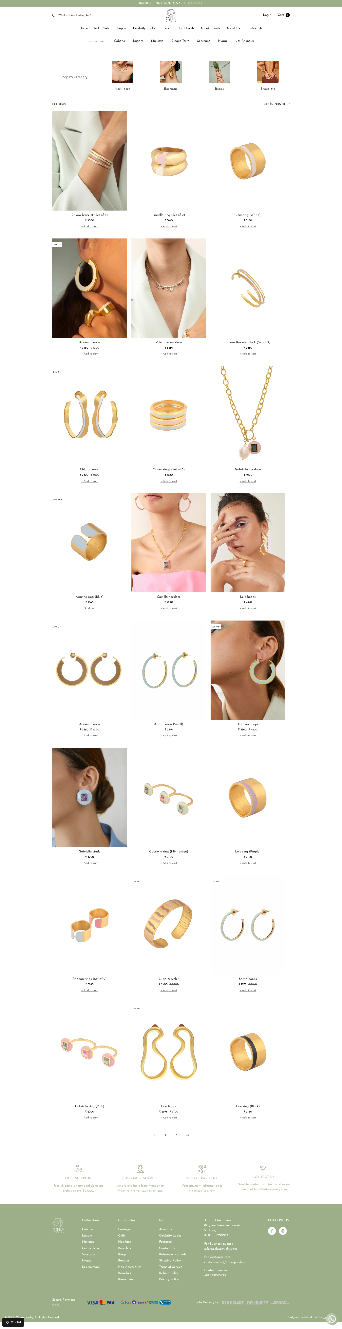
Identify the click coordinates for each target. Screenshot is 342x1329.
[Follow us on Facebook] (272, 1231)
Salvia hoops (248, 979)
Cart (283, 15)
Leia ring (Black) (248, 1106)
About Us (233, 28)
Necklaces (122, 89)
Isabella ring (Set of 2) (169, 215)
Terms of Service (170, 1267)
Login (267, 15)
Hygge (223, 41)
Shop (119, 28)
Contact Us (254, 28)
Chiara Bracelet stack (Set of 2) (247, 342)
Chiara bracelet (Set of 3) (89, 215)
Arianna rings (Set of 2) (89, 979)
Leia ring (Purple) (247, 851)
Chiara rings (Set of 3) (169, 469)
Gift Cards (186, 28)
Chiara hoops (89, 469)
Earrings (171, 89)
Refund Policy (169, 1273)
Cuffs (122, 1235)
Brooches (124, 1273)
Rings (219, 89)
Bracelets (268, 89)
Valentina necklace (169, 342)
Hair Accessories (129, 1267)
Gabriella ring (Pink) (89, 1106)
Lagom (138, 41)
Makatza (157, 41)
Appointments (210, 28)
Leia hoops (248, 597)
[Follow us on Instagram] (283, 1231)
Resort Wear (127, 1279)
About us (165, 1229)
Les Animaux (245, 41)
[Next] (187, 1135)
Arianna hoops (89, 342)
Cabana (119, 41)
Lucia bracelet (169, 979)
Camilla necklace (168, 597)
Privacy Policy (169, 1279)
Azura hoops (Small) (168, 724)
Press (165, 28)
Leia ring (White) (248, 215)
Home (84, 28)
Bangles (123, 1260)
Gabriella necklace (248, 469)
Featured (165, 1241)
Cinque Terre (180, 41)
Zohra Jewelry (24, 1317)
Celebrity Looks (144, 28)
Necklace (124, 1241)
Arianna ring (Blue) (89, 597)
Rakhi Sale (101, 28)
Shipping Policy (170, 1260)
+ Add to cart (89, 226)
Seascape (203, 41)
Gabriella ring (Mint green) (168, 851)
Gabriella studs (89, 851)
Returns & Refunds (172, 1254)
